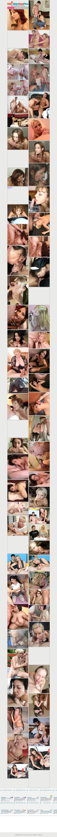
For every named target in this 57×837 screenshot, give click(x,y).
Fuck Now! (24, 7)
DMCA (35, 834)
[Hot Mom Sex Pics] (17, 3)
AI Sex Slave (11, 7)
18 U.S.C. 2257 (29, 834)
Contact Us (39, 834)
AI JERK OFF (18, 7)
